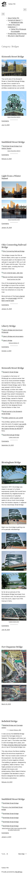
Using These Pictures (19, 33)
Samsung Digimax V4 (14, 343)
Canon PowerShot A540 (14, 219)
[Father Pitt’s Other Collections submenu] (16, 27)
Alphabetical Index (17, 22)
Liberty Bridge (9, 326)
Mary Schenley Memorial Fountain (15, 745)
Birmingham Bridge (11, 462)
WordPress (18, 872)
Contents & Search (14, 20)
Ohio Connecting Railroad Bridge (14, 245)
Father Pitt (11, 4)
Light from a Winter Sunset (11, 177)
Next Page (22, 854)
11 (7, 854)
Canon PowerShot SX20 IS (13, 117)
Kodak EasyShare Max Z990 (14, 279)
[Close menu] (3, 14)
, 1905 (15, 730)
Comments (5, 121)
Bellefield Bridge (10, 721)
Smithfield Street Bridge (13, 142)
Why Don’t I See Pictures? (16, 36)
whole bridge (12, 298)
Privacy (10, 33)
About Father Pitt (13, 18)
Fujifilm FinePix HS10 (14, 437)
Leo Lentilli (22, 424)
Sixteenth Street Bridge (13, 56)
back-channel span (8, 300)
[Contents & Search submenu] (21, 20)
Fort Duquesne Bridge (12, 647)
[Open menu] (24, 9)
